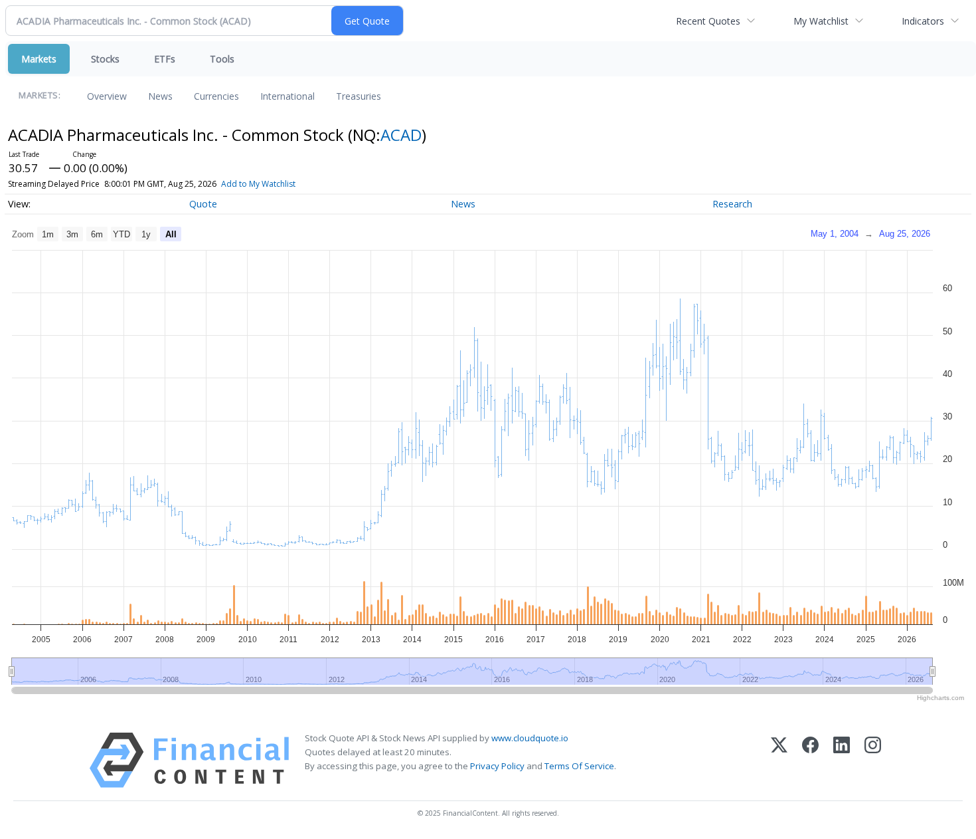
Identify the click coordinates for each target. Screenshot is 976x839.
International (287, 96)
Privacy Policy (497, 766)
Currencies (216, 96)
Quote (203, 203)
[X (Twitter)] (779, 760)
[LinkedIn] (841, 760)
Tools (222, 59)
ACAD (401, 135)
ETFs (164, 59)
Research (732, 203)
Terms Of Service (579, 766)
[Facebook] (810, 760)
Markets (38, 59)
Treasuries (358, 96)
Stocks (105, 59)
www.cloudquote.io (529, 738)
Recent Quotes (708, 21)
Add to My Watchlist (258, 183)
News (160, 96)
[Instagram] (872, 760)
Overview (107, 96)
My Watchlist (821, 21)
